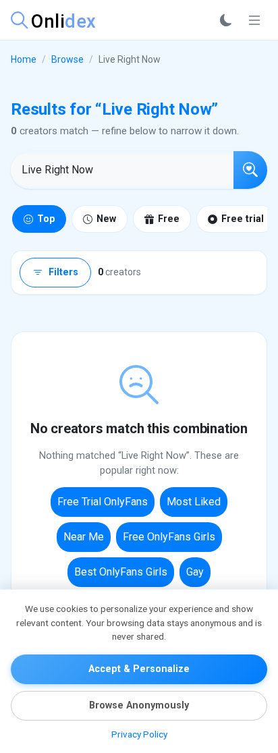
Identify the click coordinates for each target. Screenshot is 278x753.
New (106, 218)
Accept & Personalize (139, 669)
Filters (63, 272)
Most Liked (194, 501)
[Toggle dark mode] (226, 20)
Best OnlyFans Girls (120, 571)
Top (46, 218)
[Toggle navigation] (254, 20)
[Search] (250, 170)
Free (168, 218)
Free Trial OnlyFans (102, 501)
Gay (195, 571)
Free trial (242, 218)
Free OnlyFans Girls (169, 536)
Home (23, 59)
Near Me (83, 536)
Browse (67, 59)
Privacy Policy (139, 734)
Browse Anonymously (139, 705)
